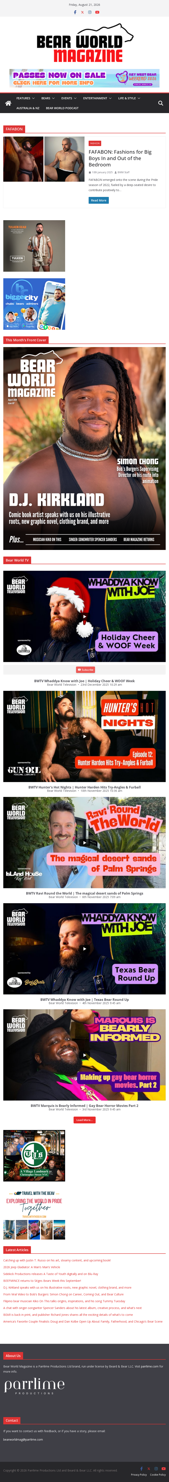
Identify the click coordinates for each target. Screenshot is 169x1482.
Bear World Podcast (62, 108)
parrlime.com (149, 1366)
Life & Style (127, 98)
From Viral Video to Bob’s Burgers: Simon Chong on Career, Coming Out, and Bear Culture (63, 1294)
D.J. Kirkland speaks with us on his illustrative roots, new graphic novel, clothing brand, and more (67, 1287)
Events (66, 98)
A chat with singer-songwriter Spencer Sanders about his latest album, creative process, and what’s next (72, 1308)
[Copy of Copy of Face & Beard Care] (34, 1132)
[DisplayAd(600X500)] (34, 222)
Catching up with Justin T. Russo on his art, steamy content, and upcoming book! (57, 1260)
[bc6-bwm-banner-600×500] (34, 280)
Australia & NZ (27, 108)
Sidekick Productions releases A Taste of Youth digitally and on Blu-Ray (50, 1274)
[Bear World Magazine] (8, 103)
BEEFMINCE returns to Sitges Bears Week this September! (42, 1281)
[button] (32, 98)
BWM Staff (123, 172)
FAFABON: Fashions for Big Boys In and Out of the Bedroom (120, 158)
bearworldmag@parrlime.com (23, 1439)
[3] (34, 1190)
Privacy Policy (139, 1474)
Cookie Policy (158, 1474)
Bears (45, 98)
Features (23, 98)
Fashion (95, 143)
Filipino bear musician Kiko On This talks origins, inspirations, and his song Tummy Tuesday (64, 1301)
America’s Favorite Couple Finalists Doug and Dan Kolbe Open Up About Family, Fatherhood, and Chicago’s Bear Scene (83, 1321)
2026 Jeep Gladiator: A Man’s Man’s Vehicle (31, 1267)
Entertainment (95, 98)
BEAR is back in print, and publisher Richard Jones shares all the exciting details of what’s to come (68, 1315)
